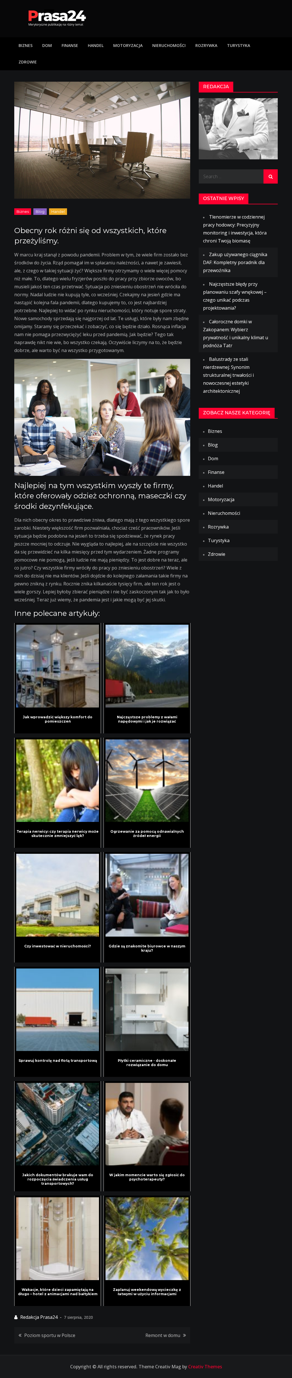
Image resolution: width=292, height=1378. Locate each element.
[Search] (270, 176)
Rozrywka (206, 45)
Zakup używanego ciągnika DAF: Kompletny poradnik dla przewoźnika (235, 262)
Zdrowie (28, 62)
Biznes (26, 45)
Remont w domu (162, 1335)
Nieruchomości (169, 45)
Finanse (70, 45)
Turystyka (238, 45)
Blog (40, 211)
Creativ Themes (205, 1366)
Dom (47, 45)
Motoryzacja (128, 45)
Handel (96, 45)
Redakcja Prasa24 (39, 1317)
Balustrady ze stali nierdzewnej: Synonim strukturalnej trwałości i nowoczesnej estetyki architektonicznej (228, 375)
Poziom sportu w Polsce (49, 1335)
